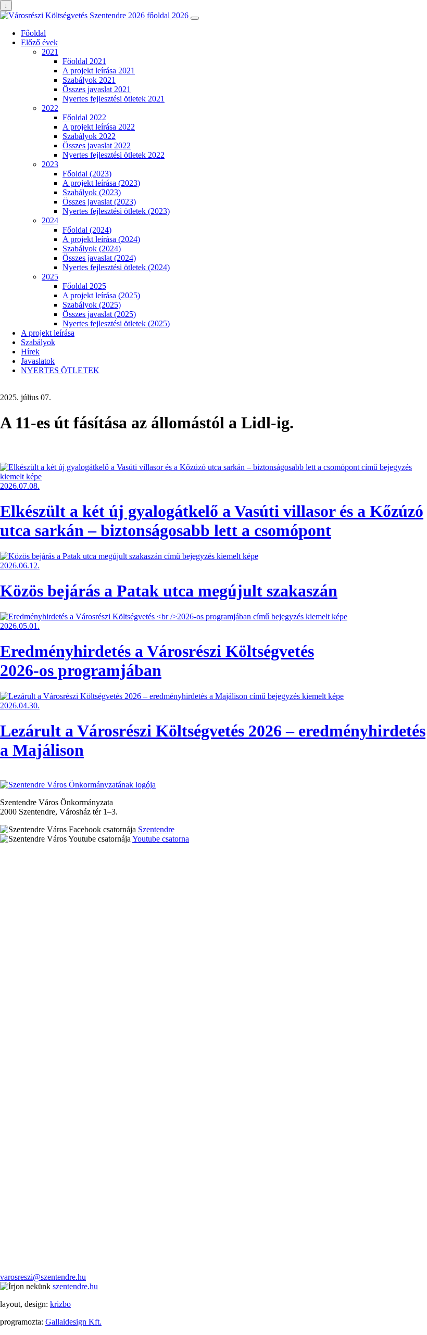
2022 (50, 108)
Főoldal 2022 (84, 117)
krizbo (60, 1304)
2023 (50, 164)
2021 (50, 51)
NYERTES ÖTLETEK (60, 370)
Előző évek (39, 42)
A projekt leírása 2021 (98, 70)
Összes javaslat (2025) (99, 314)
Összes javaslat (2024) (99, 257)
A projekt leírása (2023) (101, 183)
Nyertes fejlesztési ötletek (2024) (116, 267)
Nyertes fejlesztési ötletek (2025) (116, 323)
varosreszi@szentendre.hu (43, 1277)
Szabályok (38, 342)
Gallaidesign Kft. (73, 1321)
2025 (50, 276)
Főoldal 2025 (84, 286)
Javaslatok (38, 361)
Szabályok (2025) (91, 304)
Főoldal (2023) (86, 173)
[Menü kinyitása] (195, 18)
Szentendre (156, 829)
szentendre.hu (75, 1286)
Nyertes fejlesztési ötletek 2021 (113, 98)
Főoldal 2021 (84, 61)
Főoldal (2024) (86, 229)
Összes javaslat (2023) (99, 201)
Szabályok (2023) (91, 192)
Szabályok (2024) (91, 248)
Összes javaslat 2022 (96, 145)
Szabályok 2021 (89, 79)
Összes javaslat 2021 (96, 89)
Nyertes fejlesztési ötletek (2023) (116, 211)
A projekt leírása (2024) (101, 239)
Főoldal (33, 33)
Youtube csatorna (160, 838)
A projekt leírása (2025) (101, 295)
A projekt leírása (47, 332)
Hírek (30, 351)
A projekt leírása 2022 (98, 126)
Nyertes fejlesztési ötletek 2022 (113, 154)
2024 (50, 220)
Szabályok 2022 (89, 136)
